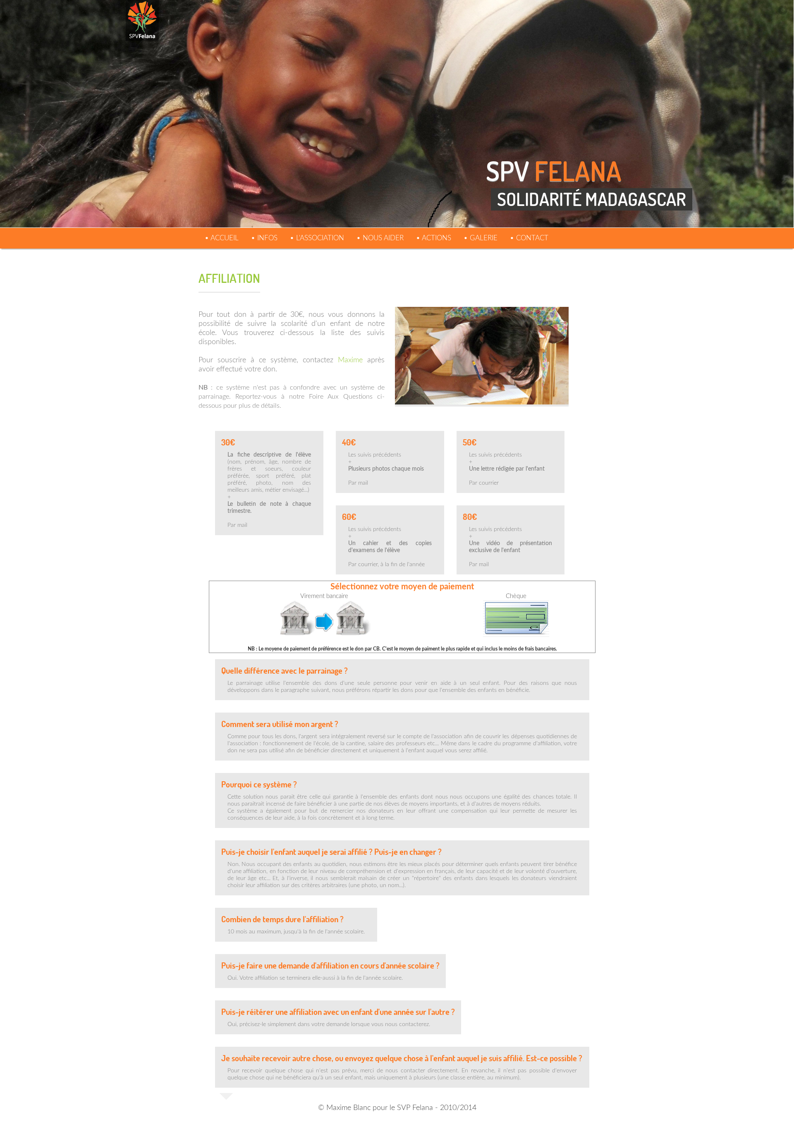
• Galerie (480, 238)
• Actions (433, 238)
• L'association (317, 238)
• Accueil (222, 238)
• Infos (264, 238)
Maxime (350, 360)
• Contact (529, 238)
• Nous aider (380, 238)
